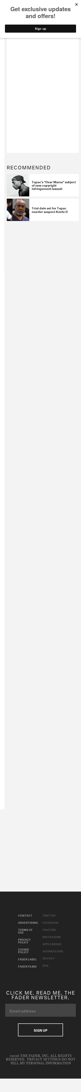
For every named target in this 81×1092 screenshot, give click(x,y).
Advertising (28, 922)
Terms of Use (25, 930)
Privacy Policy (24, 940)
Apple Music (52, 943)
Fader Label (27, 959)
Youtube (49, 929)
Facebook (50, 922)
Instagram (52, 936)
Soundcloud (53, 951)
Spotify (49, 958)
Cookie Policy (23, 950)
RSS (46, 965)
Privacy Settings (44, 1059)
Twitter (49, 915)
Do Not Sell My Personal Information (42, 1061)
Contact (25, 915)
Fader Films (27, 966)
